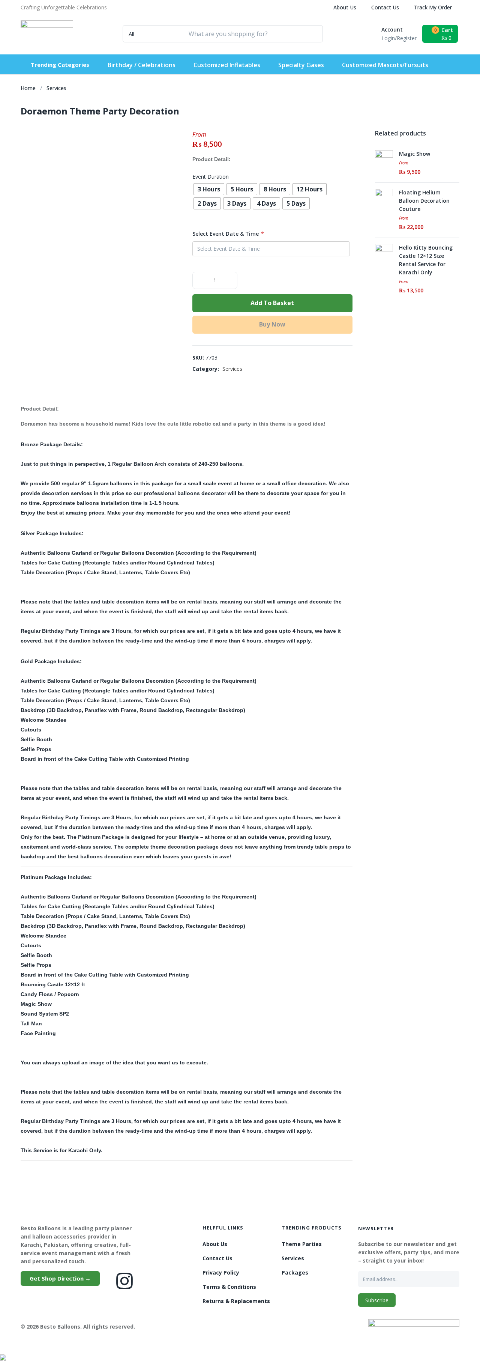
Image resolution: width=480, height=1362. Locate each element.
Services (56, 88)
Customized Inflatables (227, 65)
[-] (199, 279)
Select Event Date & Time (228, 233)
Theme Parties (302, 1244)
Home (28, 88)
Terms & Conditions (229, 1286)
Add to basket (272, 303)
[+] (231, 279)
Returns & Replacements (236, 1301)
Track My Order (433, 7)
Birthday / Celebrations (142, 65)
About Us (344, 7)
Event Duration (210, 176)
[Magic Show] (384, 158)
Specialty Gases (301, 65)
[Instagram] (124, 1281)
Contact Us (385, 7)
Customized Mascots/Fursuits (385, 65)
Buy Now (272, 324)
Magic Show (414, 153)
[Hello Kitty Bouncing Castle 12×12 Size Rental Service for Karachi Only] (384, 252)
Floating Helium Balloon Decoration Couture (424, 200)
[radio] (209, 189)
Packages (295, 1272)
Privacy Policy (220, 1272)
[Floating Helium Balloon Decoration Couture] (384, 197)
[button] (64, 7)
